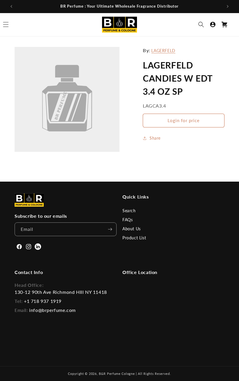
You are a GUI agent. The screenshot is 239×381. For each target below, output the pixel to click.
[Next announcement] (227, 6)
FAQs (127, 219)
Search (129, 210)
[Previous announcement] (11, 6)
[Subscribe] (109, 229)
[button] (201, 24)
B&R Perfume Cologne (117, 373)
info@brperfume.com (52, 310)
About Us (131, 228)
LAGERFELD (163, 50)
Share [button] (155, 138)
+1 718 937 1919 (42, 301)
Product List (134, 237)
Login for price (184, 120)
